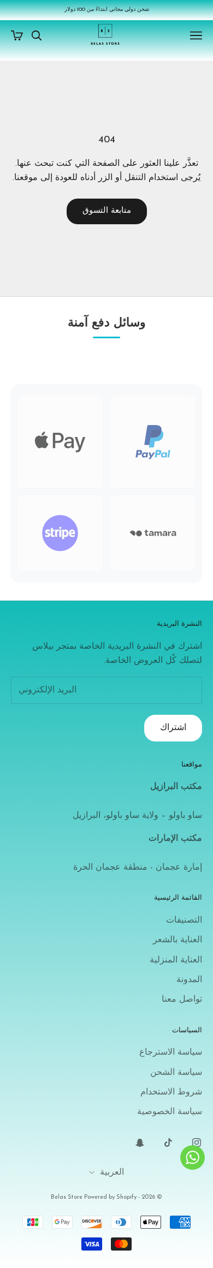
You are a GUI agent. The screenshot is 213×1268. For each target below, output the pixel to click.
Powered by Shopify (110, 1197)
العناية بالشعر (177, 940)
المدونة (189, 980)
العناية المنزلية (176, 960)
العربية (112, 1172)
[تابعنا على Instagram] (196, 1142)
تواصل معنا (182, 999)
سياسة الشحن (176, 1072)
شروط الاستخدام (171, 1092)
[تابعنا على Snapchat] (139, 1142)
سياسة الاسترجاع (170, 1052)
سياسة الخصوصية (169, 1112)
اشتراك (173, 727)
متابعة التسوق (106, 211)
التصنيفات (184, 920)
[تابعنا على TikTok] (168, 1142)
